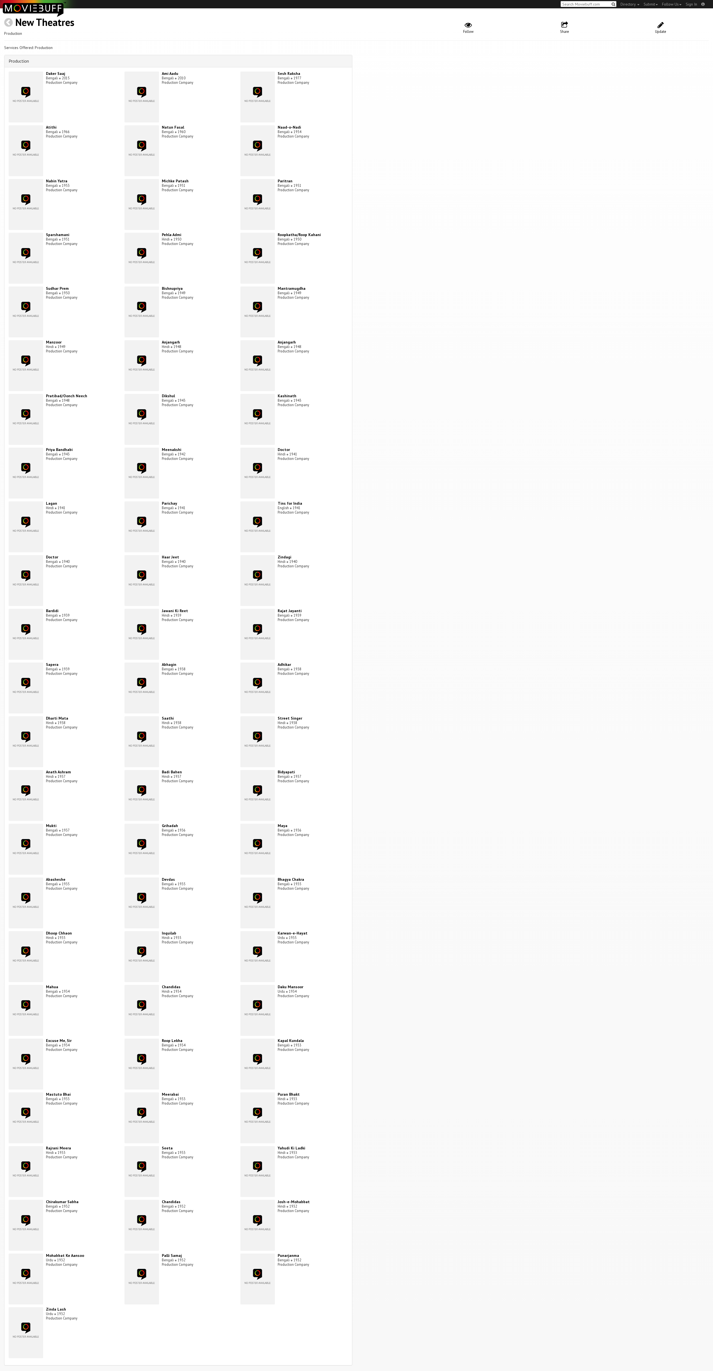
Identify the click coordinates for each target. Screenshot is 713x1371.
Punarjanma (288, 1255)
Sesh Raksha (289, 73)
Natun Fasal (173, 127)
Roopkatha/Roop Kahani (299, 234)
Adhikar (284, 664)
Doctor (284, 449)
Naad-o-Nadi (289, 127)
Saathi (168, 718)
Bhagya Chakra (291, 879)
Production (19, 61)
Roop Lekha (172, 1040)
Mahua (52, 986)
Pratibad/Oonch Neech (66, 395)
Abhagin (169, 664)
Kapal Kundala (291, 1040)
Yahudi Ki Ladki (291, 1148)
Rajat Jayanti (290, 610)
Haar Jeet (170, 557)
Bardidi (52, 610)
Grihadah (170, 825)
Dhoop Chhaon (59, 933)
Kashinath (287, 395)
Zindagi (284, 557)
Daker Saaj (55, 73)
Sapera (52, 664)
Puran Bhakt (289, 1094)
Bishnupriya (172, 288)
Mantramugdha (292, 288)
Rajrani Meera (58, 1148)
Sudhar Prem (57, 288)
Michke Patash (175, 180)
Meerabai (170, 1094)
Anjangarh (171, 342)
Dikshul (168, 395)
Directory (629, 4)
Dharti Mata (57, 718)
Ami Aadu (170, 73)
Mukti (51, 825)
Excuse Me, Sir (59, 1040)
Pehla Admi (171, 234)
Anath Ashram (58, 771)
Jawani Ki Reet (175, 610)
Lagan (51, 503)
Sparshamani (57, 234)
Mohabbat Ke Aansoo (65, 1255)
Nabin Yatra (56, 180)
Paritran (285, 180)
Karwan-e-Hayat (292, 933)
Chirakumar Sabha (62, 1201)
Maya (282, 825)
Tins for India (290, 503)
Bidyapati (286, 771)
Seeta (167, 1148)
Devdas (168, 879)
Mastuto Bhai (58, 1094)
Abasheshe (55, 879)
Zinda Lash (56, 1309)
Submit (649, 4)
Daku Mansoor (290, 986)
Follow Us (670, 4)
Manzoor (54, 342)
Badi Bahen (172, 771)
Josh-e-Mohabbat (294, 1201)
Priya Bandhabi (59, 449)
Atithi (51, 127)
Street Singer (290, 718)
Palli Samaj (172, 1255)
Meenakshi (171, 449)
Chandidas (171, 986)
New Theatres (44, 22)
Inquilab (169, 933)
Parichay (169, 503)
